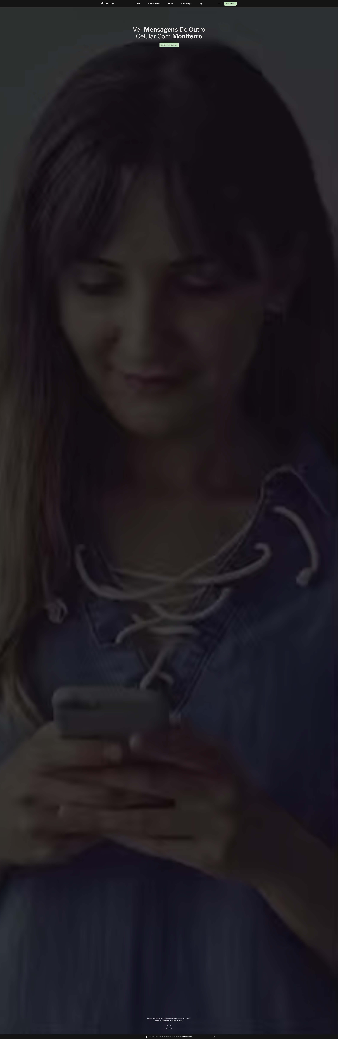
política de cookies (187, 1036)
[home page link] (108, 3)
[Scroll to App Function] (169, 1027)
